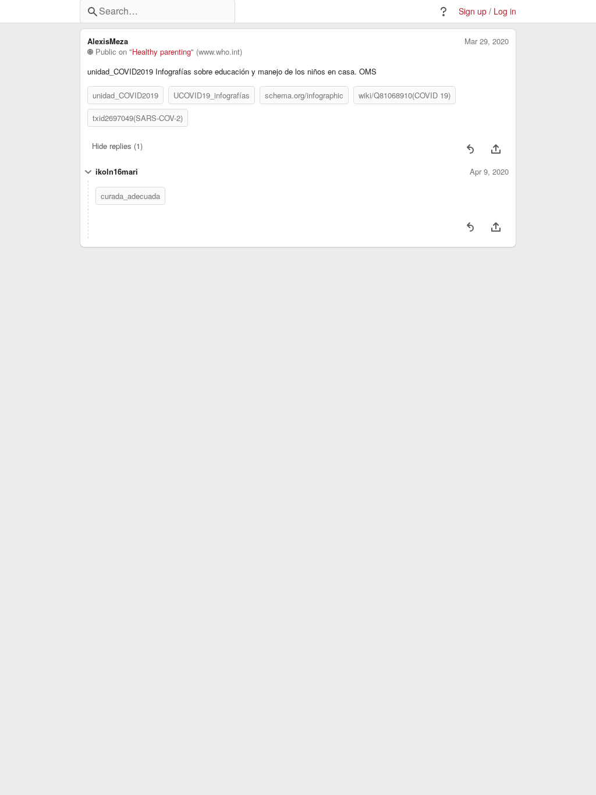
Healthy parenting (161, 52)
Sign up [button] (473, 11)
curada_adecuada (130, 196)
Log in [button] (505, 11)
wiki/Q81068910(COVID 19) (404, 95)
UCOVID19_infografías (211, 95)
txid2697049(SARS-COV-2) (138, 118)
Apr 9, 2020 (489, 171)
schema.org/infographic (304, 95)
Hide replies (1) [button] (117, 145)
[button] (443, 11)
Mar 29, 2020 (486, 41)
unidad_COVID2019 (125, 95)
